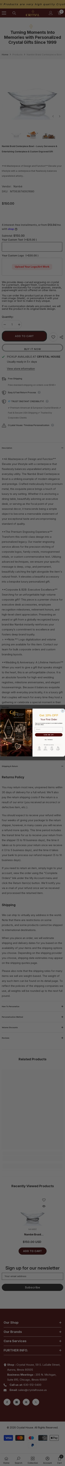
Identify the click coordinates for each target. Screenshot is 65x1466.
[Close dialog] (62, 710)
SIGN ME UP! (49, 734)
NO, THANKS (49, 739)
